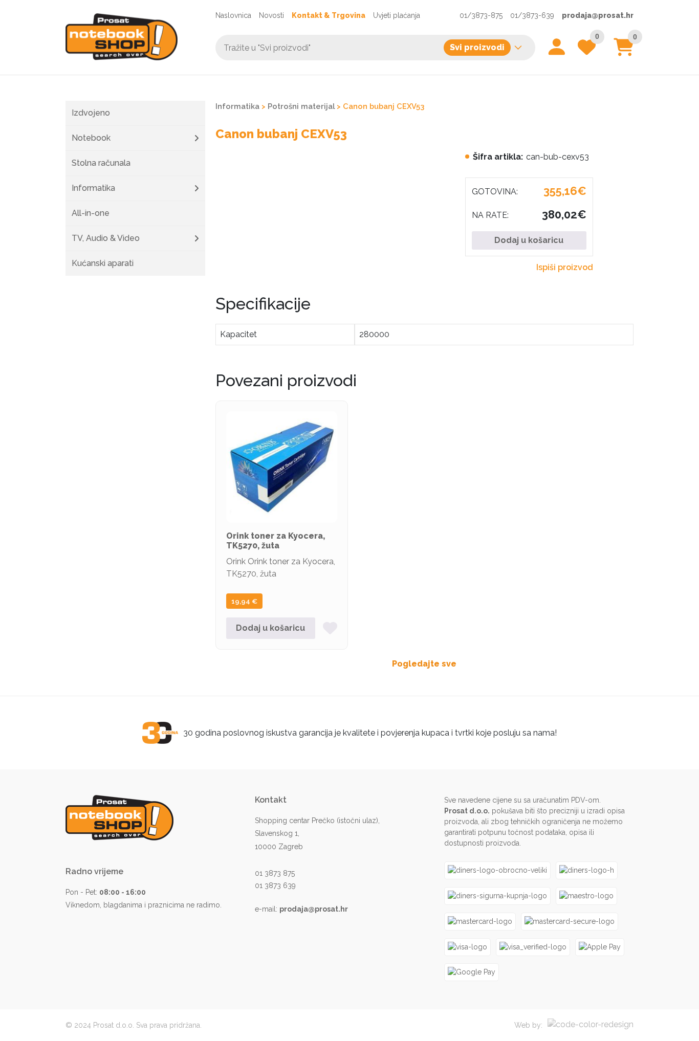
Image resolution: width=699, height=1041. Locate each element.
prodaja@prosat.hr (598, 15)
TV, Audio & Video (106, 238)
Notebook (91, 138)
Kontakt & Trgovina (328, 15)
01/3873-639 (532, 15)
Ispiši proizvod (564, 267)
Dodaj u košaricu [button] (270, 628)
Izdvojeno (91, 113)
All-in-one (91, 213)
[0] (624, 51)
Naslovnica (233, 15)
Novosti (271, 15)
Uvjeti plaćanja (396, 15)
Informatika (93, 188)
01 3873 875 (275, 873)
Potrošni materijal (301, 106)
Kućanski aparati (103, 263)
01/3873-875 (481, 15)
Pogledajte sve (424, 664)
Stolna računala (101, 163)
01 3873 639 (275, 885)
